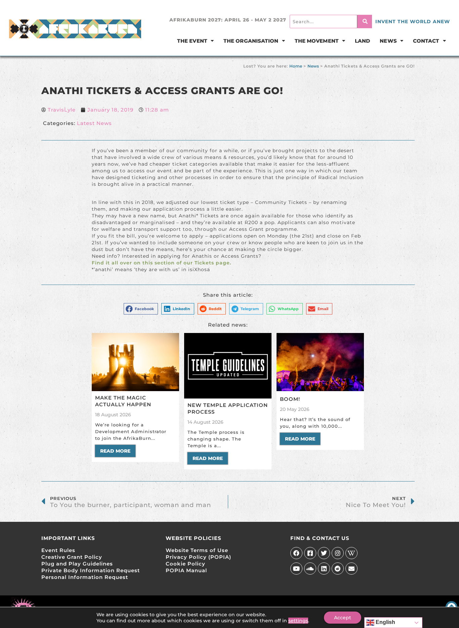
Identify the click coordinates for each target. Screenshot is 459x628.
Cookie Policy (185, 563)
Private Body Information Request (90, 570)
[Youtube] (296, 568)
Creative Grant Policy (71, 557)
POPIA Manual (186, 570)
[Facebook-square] (310, 553)
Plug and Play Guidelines (77, 563)
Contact (426, 41)
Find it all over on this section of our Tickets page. (161, 263)
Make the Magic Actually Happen (123, 401)
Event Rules (58, 550)
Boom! (290, 399)
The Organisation (251, 41)
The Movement (317, 41)
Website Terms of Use (197, 550)
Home (295, 66)
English (384, 622)
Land (362, 41)
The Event (192, 41)
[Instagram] (338, 553)
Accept (342, 618)
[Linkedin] (324, 568)
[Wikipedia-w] (351, 553)
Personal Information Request (84, 577)
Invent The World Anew (412, 21)
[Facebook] (296, 553)
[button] (141, 309)
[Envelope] (351, 568)
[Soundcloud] (310, 568)
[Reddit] (338, 568)
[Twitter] (324, 553)
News (388, 41)
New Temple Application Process (227, 408)
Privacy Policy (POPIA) (198, 557)
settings (298, 621)
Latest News (94, 123)
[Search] (365, 21)
